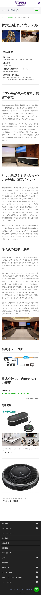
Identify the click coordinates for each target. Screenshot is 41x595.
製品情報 (5, 523)
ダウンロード (6, 553)
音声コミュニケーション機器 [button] (12, 577)
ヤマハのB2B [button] (6, 582)
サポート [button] (5, 558)
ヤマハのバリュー (8, 533)
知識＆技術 (5, 543)
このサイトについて (14, 589)
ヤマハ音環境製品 (10, 10)
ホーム (4, 17)
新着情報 (5, 563)
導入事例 (10, 17)
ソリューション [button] (7, 528)
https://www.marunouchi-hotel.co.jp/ (16, 393)
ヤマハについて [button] (7, 572)
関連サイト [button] (5, 567)
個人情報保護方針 (27, 589)
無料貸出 (5, 548)
